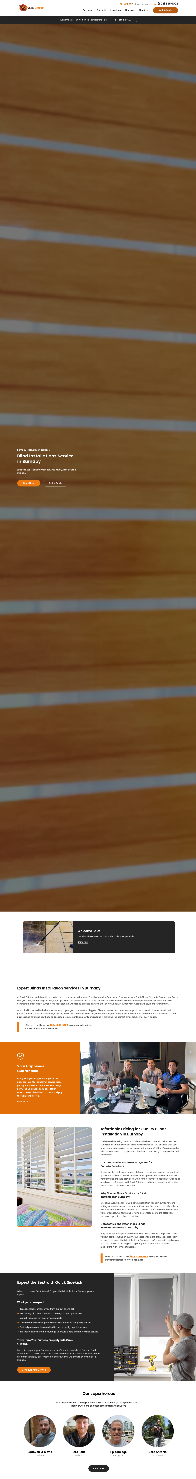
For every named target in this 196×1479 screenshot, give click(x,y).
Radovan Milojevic (40, 1452)
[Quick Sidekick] (31, 8)
